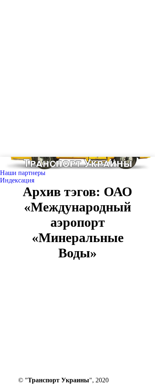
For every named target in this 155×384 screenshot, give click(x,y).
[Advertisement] (77, 77)
